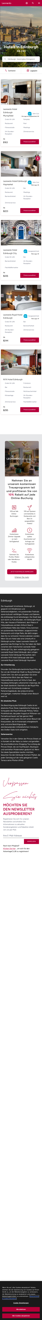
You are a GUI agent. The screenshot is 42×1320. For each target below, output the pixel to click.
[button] (27, 3)
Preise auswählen (30, 142)
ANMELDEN (31, 841)
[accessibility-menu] (37, 158)
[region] (21, 1300)
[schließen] (40, 155)
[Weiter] (40, 90)
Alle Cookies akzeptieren (21, 1316)
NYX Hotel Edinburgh (13, 379)
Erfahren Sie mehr (22, 577)
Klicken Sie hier (9, 848)
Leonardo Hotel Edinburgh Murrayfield (10, 112)
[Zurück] (2, 90)
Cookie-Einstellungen (21, 1303)
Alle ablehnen (21, 1309)
